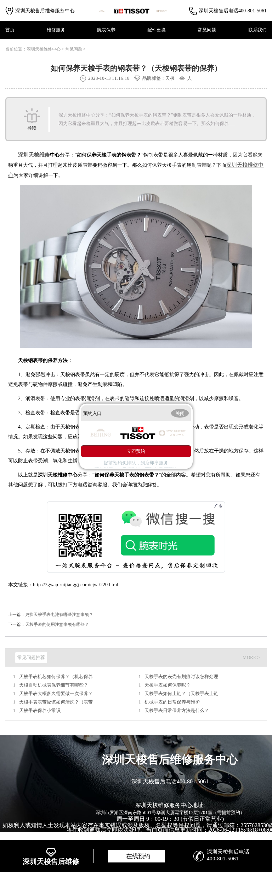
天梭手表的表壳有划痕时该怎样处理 (181, 676)
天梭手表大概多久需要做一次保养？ (56, 693)
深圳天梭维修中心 (44, 49)
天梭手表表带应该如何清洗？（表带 (56, 702)
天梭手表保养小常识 (40, 710)
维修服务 (56, 29)
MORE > (251, 657)
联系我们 (257, 29)
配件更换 (156, 29)
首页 (10, 29)
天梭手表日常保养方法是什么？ (176, 710)
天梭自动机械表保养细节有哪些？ (53, 685)
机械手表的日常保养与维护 (172, 702)
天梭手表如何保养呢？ (167, 685)
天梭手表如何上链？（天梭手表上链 (181, 693)
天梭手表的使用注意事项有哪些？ (57, 624)
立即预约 (136, 451)
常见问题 (207, 29)
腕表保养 (106, 29)
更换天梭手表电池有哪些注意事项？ (59, 614)
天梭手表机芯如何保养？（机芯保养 (56, 676)
